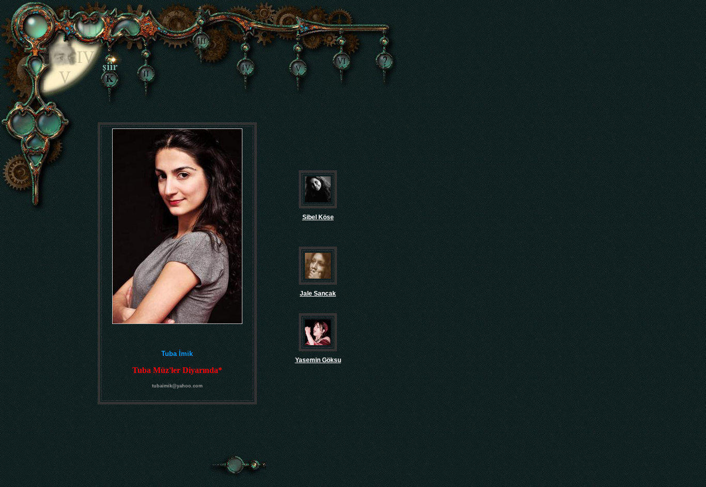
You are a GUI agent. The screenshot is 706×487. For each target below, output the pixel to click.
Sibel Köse (318, 217)
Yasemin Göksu (318, 360)
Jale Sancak (318, 293)
